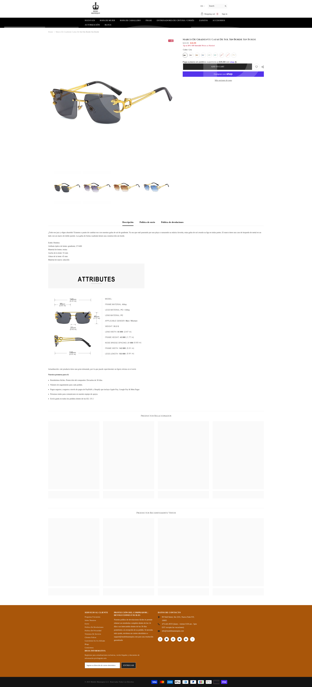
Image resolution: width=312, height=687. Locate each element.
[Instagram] (166, 639)
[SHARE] (262, 67)
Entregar (128, 665)
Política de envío (147, 222)
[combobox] (216, 6)
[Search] (217, 6)
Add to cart (217, 67)
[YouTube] (186, 639)
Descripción (127, 222)
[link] (73, 492)
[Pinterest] (173, 639)
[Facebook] (160, 639)
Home (50, 32)
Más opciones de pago (223, 80)
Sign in (224, 14)
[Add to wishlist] (257, 67)
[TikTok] (179, 639)
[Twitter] (192, 639)
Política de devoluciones (172, 222)
